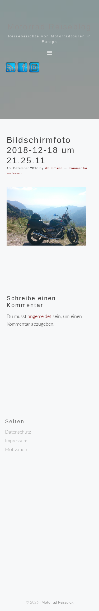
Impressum (16, 441)
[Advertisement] (47, 382)
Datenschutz (18, 432)
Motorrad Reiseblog (49, 26)
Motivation (16, 449)
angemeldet (39, 316)
